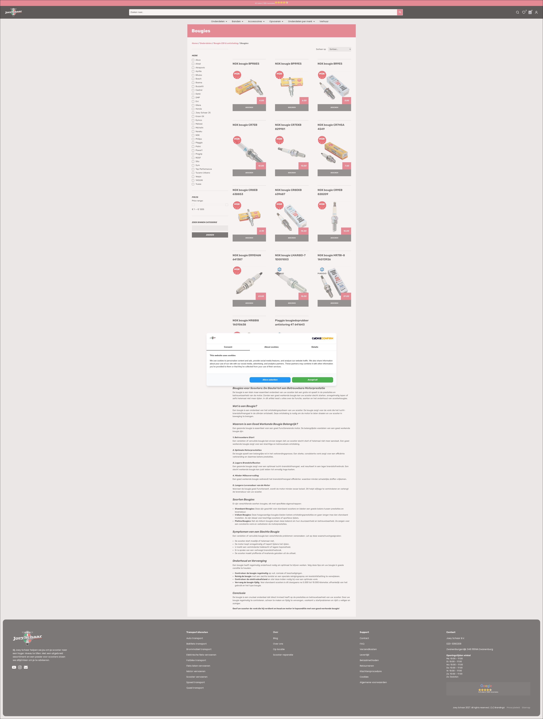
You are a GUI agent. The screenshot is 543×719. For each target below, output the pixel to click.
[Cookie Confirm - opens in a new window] (322, 338)
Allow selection (270, 380)
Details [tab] (315, 347)
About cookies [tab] (271, 347)
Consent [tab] (228, 347)
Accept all (312, 380)
